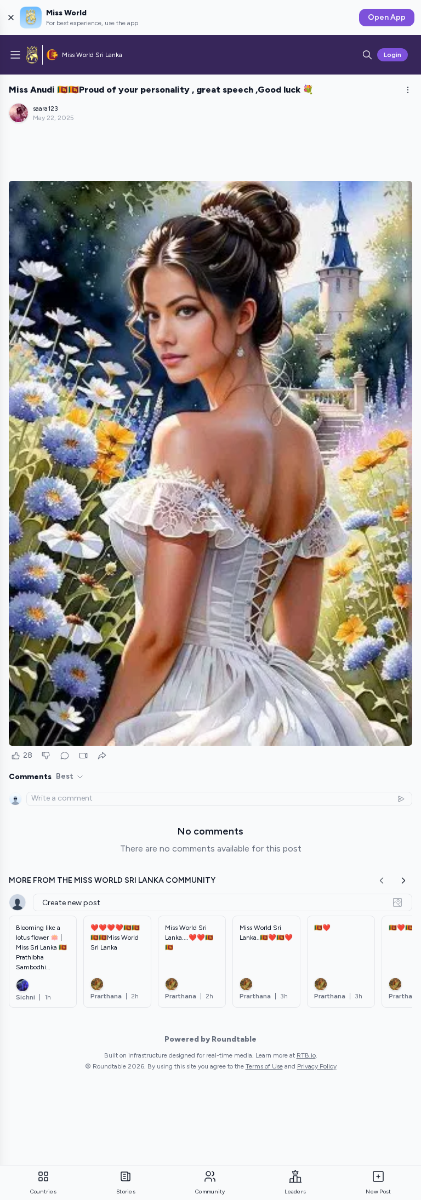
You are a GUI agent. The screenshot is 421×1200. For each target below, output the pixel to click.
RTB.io (306, 1055)
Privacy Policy (317, 1066)
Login (392, 55)
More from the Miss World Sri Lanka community (112, 880)
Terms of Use (264, 1066)
